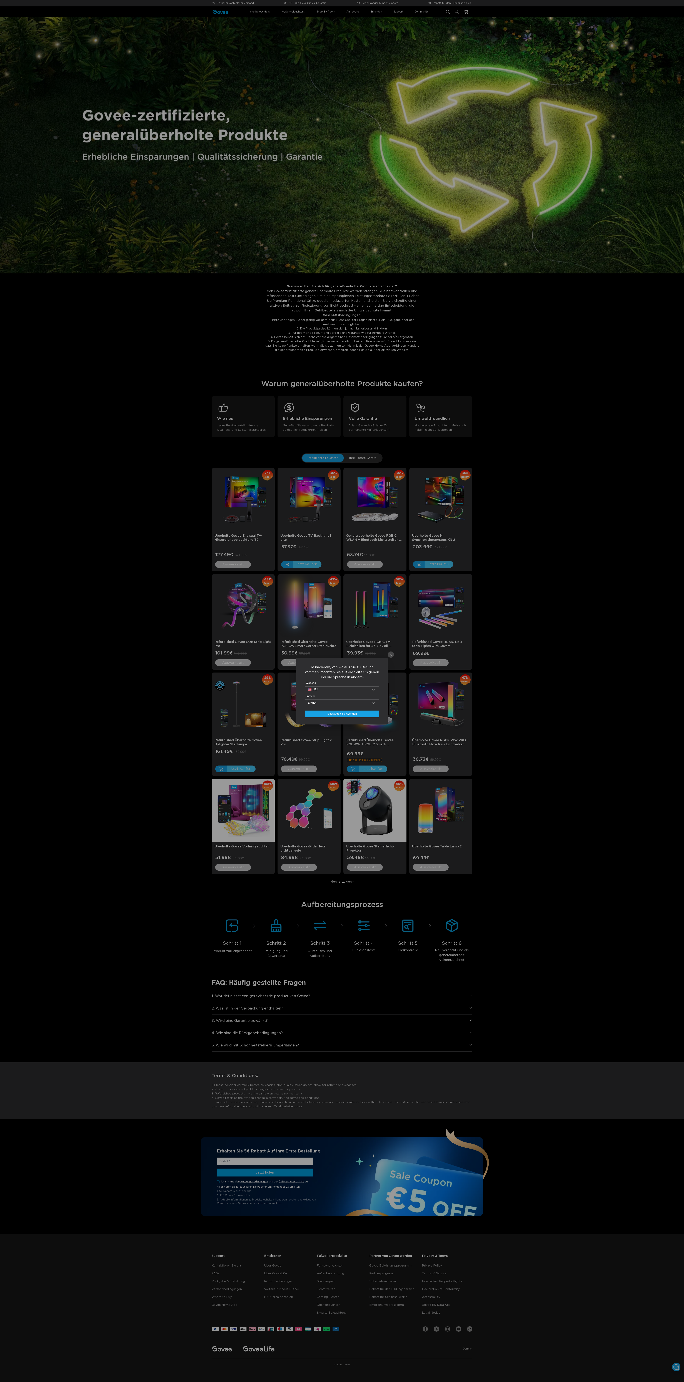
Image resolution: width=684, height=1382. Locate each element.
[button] (342, 689)
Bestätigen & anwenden (342, 714)
